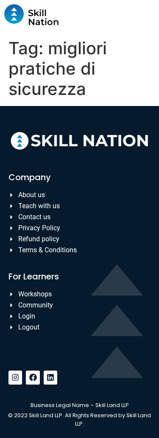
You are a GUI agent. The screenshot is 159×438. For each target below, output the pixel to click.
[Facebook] (32, 377)
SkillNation (43, 17)
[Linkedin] (50, 377)
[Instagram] (15, 377)
